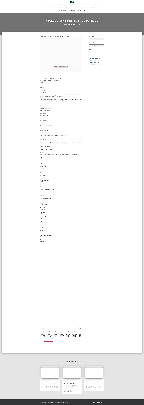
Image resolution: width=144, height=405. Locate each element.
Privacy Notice (92, 52)
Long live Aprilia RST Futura (95, 62)
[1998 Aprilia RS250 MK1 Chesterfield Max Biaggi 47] (61, 279)
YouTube (64, 402)
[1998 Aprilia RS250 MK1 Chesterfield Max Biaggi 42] (74, 253)
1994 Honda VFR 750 (47, 382)
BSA (83, 4)
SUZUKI (61, 4)
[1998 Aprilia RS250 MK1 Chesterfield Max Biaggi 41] (61, 253)
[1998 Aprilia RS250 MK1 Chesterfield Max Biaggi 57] (74, 318)
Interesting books (96, 4)
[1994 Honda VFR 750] (50, 371)
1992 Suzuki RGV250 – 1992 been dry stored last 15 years (72, 382)
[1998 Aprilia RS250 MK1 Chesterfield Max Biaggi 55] (48, 318)
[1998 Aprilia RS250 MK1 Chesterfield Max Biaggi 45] (74, 266)
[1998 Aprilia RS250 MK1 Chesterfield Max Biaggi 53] (61, 305)
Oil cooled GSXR (93, 60)
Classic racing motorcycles (95, 58)
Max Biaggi (51, 343)
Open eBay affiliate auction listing (61, 66)
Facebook (70, 402)
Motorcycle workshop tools (50, 7)
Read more (70, 391)
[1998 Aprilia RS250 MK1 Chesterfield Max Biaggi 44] (61, 266)
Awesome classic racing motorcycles (75, 10)
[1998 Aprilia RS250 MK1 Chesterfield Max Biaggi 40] (48, 253)
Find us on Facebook (94, 56)
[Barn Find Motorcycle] (72, 2)
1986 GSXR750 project (84, 7)
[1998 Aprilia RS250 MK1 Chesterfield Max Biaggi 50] (61, 292)
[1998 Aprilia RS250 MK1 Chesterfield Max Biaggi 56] (61, 318)
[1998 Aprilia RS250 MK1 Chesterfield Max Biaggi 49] (48, 292)
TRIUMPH (79, 4)
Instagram (68, 402)
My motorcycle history (74, 7)
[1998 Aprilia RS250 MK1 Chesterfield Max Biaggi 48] (74, 279)
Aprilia (43, 343)
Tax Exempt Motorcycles (94, 7)
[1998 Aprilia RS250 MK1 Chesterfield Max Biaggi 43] (48, 266)
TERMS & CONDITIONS (58, 402)
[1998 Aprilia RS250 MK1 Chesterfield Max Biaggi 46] (48, 279)
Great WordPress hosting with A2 (96, 64)
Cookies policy (50, 402)
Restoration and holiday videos (62, 7)
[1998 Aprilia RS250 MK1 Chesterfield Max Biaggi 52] (48, 305)
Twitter (66, 402)
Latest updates (47, 4)
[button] (66, 10)
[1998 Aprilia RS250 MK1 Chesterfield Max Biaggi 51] (74, 292)
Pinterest (71, 402)
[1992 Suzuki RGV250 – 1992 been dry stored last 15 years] (72, 371)
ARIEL (86, 4)
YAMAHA (70, 4)
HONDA (57, 4)
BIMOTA (90, 4)
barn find (46, 343)
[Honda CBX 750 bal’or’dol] (94, 371)
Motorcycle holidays (62, 10)
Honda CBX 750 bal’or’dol (92, 382)
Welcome (53, 4)
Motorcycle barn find (48, 341)
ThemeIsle (102, 402)
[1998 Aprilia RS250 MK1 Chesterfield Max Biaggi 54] (74, 305)
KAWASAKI (66, 4)
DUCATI (75, 4)
